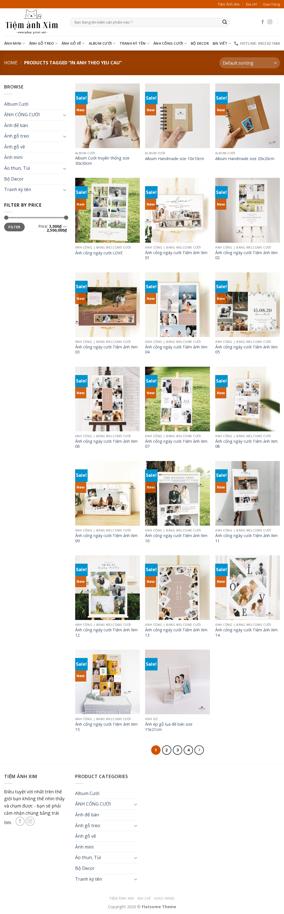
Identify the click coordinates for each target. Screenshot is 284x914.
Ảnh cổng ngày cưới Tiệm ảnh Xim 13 (176, 632)
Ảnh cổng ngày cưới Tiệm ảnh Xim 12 (106, 632)
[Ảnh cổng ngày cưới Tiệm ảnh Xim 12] (107, 587)
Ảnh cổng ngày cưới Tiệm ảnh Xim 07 (176, 444)
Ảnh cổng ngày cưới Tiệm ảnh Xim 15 (106, 727)
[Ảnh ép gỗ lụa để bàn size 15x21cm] (177, 682)
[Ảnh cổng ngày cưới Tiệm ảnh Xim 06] (107, 399)
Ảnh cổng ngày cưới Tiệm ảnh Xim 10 (176, 538)
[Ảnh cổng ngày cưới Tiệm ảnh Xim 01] (177, 210)
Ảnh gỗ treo (41, 43)
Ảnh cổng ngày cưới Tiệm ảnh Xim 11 (246, 538)
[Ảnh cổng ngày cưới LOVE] (107, 210)
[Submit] (224, 22)
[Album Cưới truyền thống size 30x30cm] (107, 115)
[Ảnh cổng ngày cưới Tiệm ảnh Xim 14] (247, 587)
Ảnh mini (12, 43)
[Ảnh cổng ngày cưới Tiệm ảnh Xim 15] (107, 682)
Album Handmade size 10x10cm (174, 158)
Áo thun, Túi (17, 168)
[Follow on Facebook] (262, 22)
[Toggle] (64, 115)
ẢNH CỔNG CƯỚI (168, 43)
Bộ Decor (200, 43)
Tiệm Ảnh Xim (229, 4)
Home (10, 63)
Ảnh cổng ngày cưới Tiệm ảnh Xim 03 (106, 350)
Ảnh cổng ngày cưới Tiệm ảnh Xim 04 (176, 350)
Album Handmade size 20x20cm (244, 158)
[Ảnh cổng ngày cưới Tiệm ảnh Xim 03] (107, 304)
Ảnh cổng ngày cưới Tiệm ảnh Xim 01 (176, 255)
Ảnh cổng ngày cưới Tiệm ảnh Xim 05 (246, 350)
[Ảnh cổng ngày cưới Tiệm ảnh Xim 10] (177, 493)
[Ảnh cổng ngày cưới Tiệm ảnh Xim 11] (247, 493)
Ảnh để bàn (16, 125)
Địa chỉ (251, 4)
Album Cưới (100, 43)
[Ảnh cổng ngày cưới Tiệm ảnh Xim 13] (177, 587)
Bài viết (220, 43)
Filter (14, 227)
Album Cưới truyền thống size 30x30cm (102, 161)
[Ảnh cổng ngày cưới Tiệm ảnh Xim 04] (177, 304)
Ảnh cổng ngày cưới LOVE (99, 252)
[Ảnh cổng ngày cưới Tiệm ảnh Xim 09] (107, 493)
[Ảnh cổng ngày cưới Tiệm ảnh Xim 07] (177, 399)
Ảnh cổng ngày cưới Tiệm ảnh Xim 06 (106, 444)
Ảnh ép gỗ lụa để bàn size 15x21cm (168, 727)
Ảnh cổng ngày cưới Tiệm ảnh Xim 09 (106, 538)
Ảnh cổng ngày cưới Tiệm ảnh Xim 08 (246, 444)
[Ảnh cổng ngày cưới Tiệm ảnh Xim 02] (247, 210)
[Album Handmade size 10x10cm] (177, 115)
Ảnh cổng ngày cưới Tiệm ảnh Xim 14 (246, 632)
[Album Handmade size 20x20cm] (247, 115)
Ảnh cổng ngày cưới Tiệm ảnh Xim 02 (246, 255)
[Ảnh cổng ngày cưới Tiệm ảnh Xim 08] (247, 399)
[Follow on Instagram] (270, 22)
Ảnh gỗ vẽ (71, 43)
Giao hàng (271, 4)
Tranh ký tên (133, 43)
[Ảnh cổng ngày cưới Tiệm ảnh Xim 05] (247, 304)
